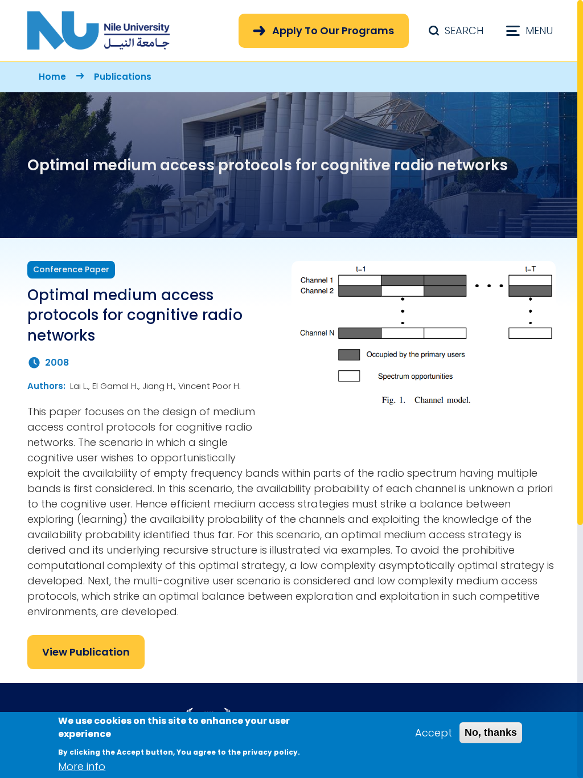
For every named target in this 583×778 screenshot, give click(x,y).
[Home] (98, 30)
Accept (433, 733)
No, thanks (491, 732)
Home (52, 77)
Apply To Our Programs (333, 30)
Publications (122, 77)
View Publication (86, 652)
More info (81, 766)
